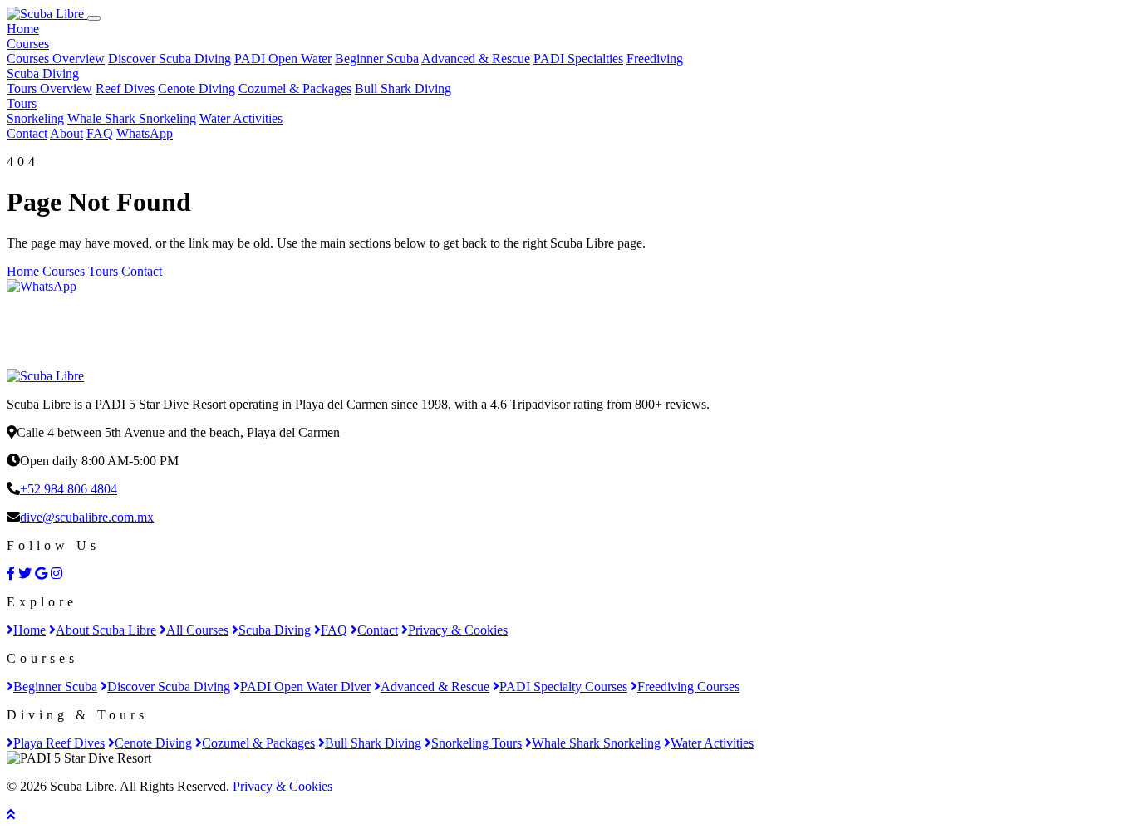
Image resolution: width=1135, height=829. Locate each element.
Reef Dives (125, 88)
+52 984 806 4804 (68, 489)
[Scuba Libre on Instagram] (56, 574)
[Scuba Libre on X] (25, 574)
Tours (22, 103)
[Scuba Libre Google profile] (41, 574)
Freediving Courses (688, 686)
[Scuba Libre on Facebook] (11, 574)
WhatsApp (144, 133)
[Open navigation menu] (94, 18)
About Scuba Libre (106, 630)
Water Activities (241, 118)
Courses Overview (56, 59)
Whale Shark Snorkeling (131, 118)
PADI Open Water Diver (305, 686)
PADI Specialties (578, 59)
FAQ (99, 133)
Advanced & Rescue (475, 59)
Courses (28, 44)
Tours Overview (49, 88)
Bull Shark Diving (403, 88)
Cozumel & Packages (294, 88)
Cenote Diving (196, 88)
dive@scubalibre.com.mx (87, 517)
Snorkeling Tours (476, 743)
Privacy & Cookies (458, 630)
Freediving (654, 59)
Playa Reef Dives (59, 743)
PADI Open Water (283, 59)
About (66, 133)
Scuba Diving (43, 73)
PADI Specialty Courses (563, 686)
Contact (27, 133)
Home (23, 29)
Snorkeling (35, 118)
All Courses (197, 630)
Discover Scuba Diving (169, 59)
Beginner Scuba (377, 59)
